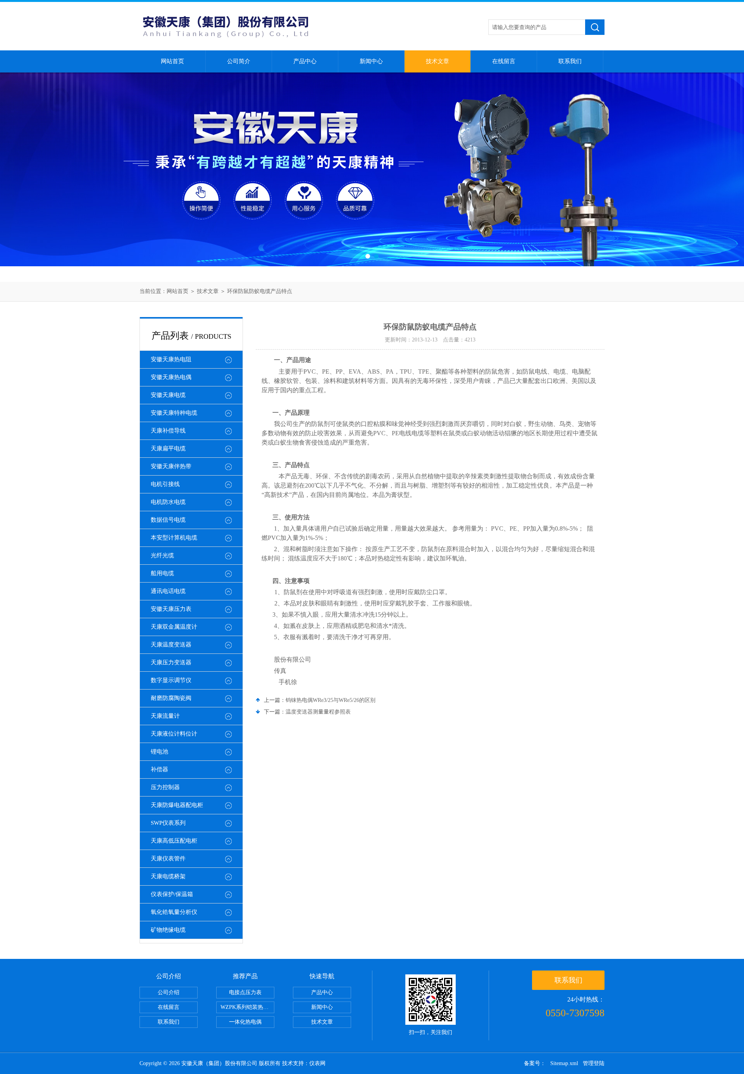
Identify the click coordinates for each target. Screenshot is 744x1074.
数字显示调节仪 (171, 680)
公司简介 (238, 61)
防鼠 (427, 549)
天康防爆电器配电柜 (177, 805)
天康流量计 (165, 716)
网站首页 (172, 61)
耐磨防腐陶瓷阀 (171, 698)
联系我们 (570, 61)
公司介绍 (168, 992)
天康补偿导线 (168, 431)
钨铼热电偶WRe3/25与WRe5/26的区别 (330, 700)
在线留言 (503, 61)
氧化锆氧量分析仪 (174, 912)
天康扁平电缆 (168, 448)
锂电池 (159, 751)
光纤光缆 (162, 555)
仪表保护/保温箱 (172, 894)
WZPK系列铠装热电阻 (247, 1007)
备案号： (535, 1063)
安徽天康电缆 (168, 395)
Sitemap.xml (564, 1063)
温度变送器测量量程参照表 (318, 712)
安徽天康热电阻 (171, 359)
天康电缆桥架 (168, 876)
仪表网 (317, 1063)
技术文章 (437, 61)
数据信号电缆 (168, 520)
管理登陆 (593, 1063)
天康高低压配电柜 (174, 841)
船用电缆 (162, 573)
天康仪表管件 (168, 858)
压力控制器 (165, 787)
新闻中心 (371, 61)
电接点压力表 (245, 992)
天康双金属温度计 (174, 627)
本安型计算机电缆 (174, 537)
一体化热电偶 (245, 1022)
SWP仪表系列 (168, 823)
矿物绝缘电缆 (168, 930)
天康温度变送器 (171, 644)
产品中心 (305, 61)
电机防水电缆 (168, 502)
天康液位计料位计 (174, 734)
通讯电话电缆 (168, 591)
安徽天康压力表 (171, 609)
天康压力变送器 (171, 662)
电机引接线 (165, 484)
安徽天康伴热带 (171, 466)
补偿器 (159, 769)
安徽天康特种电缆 (174, 413)
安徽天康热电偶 (171, 377)
